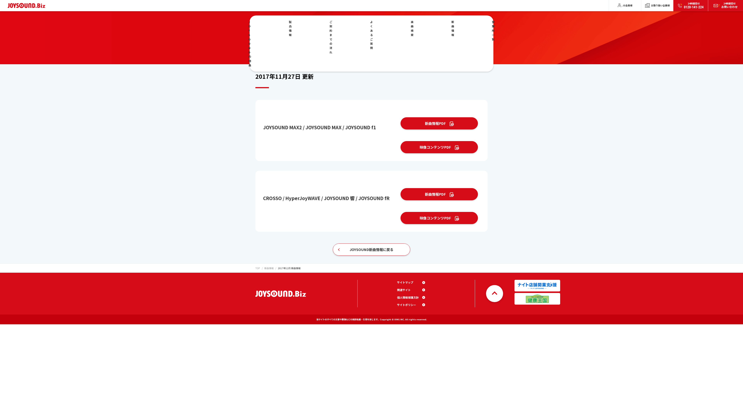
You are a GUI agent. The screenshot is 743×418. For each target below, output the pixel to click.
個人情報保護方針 (408, 297)
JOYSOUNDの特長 (249, 43)
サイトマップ (405, 282)
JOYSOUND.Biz (27, 5)
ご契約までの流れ (331, 37)
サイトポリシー (406, 305)
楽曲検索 (412, 28)
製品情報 (290, 28)
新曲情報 (452, 28)
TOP (257, 268)
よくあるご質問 (371, 35)
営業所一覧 (493, 30)
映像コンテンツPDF (435, 147)
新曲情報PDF (435, 123)
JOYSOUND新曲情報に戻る (371, 249)
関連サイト (404, 290)
